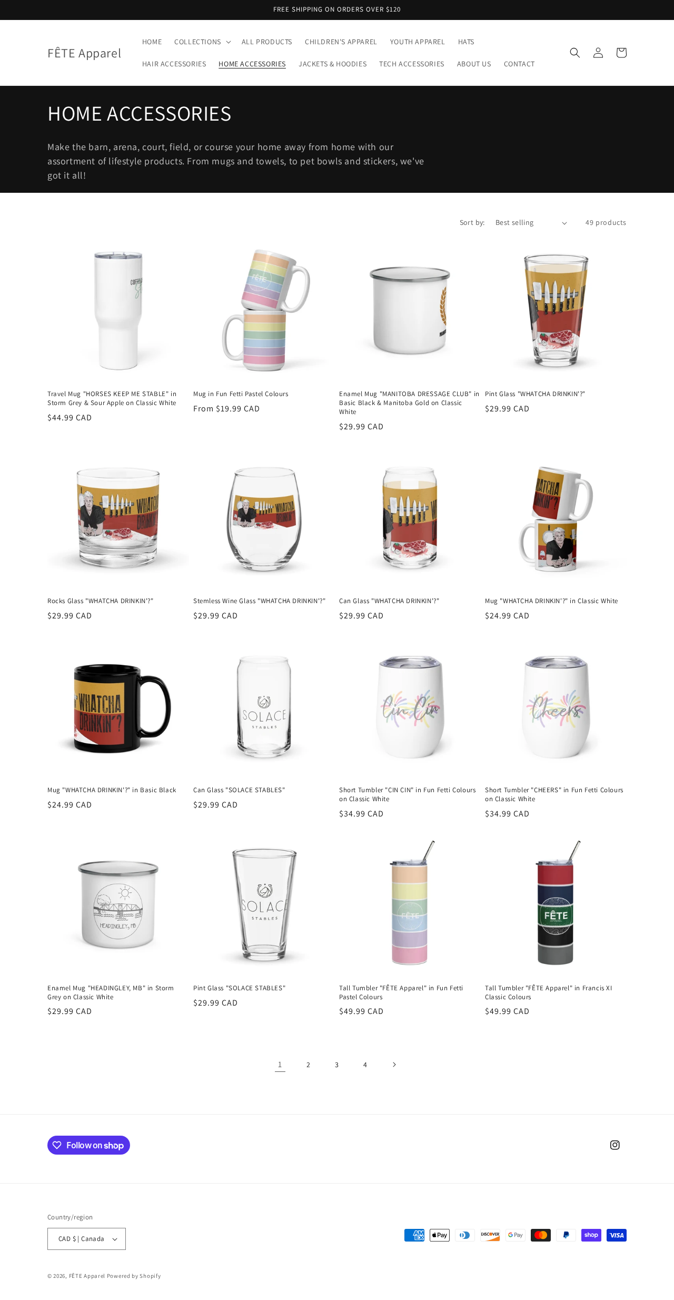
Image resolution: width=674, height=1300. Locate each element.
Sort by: (472, 222)
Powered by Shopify (134, 1275)
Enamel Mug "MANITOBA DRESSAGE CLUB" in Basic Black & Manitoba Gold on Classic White (409, 403)
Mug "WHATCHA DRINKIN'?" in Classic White (551, 601)
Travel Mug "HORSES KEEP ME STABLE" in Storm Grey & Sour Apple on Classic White (111, 398)
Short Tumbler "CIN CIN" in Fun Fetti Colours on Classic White (407, 794)
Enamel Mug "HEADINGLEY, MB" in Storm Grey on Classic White (110, 992)
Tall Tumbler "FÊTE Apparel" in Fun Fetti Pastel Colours (401, 992)
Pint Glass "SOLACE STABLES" (239, 988)
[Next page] (393, 1064)
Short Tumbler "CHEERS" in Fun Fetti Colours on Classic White (554, 794)
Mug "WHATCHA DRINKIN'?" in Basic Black (111, 790)
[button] (201, 42)
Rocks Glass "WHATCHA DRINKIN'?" (100, 601)
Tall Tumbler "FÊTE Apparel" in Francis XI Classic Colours (548, 992)
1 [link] (280, 1064)
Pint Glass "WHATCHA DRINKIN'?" (535, 394)
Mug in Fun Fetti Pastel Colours (241, 394)
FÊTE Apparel (87, 1275)
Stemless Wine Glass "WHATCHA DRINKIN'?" (259, 601)
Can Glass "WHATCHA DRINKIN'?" (389, 601)
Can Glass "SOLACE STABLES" (239, 790)
